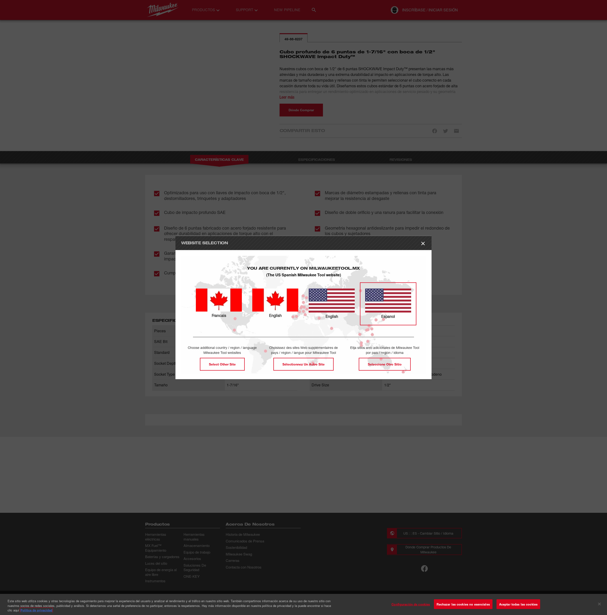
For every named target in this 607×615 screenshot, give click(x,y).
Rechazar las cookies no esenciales (463, 604)
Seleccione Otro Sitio (385, 364)
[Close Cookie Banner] (599, 604)
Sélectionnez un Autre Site (303, 364)
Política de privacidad (36, 610)
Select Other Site (222, 364)
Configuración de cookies (410, 604)
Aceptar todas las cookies (518, 604)
